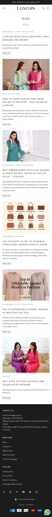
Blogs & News (8, 451)
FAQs (5, 442)
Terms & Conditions (10, 480)
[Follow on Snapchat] (30, 492)
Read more (7, 53)
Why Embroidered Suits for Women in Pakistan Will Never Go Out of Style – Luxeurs (26, 173)
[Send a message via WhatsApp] (47, 512)
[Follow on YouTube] (23, 492)
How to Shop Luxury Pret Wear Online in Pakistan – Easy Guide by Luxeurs (25, 102)
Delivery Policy (8, 471)
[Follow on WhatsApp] (36, 492)
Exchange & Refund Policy (12, 484)
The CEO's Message (10, 459)
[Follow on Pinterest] (17, 492)
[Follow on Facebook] (4, 492)
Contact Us (7, 446)
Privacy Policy (8, 476)
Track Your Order (9, 455)
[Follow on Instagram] (10, 492)
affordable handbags (13, 236)
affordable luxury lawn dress (18, 32)
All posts (26, 24)
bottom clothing (11, 94)
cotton (6, 376)
